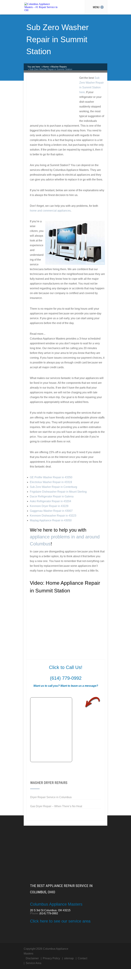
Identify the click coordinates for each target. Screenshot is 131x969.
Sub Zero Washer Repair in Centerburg (53, 486)
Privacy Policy (51, 958)
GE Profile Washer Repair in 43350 (51, 477)
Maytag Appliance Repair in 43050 (51, 520)
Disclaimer (32, 958)
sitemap (69, 958)
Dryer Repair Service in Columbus (51, 797)
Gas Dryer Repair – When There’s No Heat (56, 806)
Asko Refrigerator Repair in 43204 (50, 501)
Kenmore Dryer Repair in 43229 (49, 506)
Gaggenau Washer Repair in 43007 (51, 510)
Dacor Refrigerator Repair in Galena (52, 496)
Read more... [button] (37, 333)
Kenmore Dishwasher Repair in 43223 (53, 515)
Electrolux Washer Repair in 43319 (51, 482)
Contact (82, 958)
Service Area (33, 963)
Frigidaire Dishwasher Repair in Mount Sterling (58, 491)
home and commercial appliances (50, 210)
